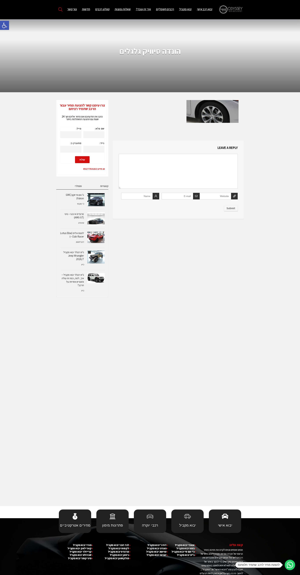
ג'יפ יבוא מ (189, 555)
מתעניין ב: (75, 143)
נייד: (102, 143)
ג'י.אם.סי (80, 203)
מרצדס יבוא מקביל (118, 551)
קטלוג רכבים (102, 9)
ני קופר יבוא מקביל (78, 558)
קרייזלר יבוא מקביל (80, 551)
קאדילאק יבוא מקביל (79, 548)
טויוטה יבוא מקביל (156, 551)
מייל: (78, 128)
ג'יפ (82, 264)
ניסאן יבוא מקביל (119, 555)
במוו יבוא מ (188, 548)
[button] (4, 25)
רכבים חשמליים (165, 9)
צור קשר (72, 9)
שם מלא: (99, 128)
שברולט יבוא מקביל (80, 555)
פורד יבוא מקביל (82, 545)
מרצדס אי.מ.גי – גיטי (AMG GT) (74, 215)
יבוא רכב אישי (204, 9)
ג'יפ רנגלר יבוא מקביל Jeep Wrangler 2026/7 (73, 255)
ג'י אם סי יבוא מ (186, 551)
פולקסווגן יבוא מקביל (117, 558)
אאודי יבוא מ (187, 545)
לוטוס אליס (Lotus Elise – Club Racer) (72, 234)
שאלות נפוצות (123, 9)
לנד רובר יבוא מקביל (117, 545)
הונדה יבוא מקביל (156, 548)
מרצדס (81, 222)
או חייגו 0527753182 (94, 168)
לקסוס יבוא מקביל (118, 548)
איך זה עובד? (143, 9)
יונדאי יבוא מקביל (156, 555)
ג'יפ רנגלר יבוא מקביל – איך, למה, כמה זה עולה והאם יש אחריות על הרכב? (73, 280)
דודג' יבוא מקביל (156, 545)
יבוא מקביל (185, 9)
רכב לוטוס (80, 242)
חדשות (86, 9)
